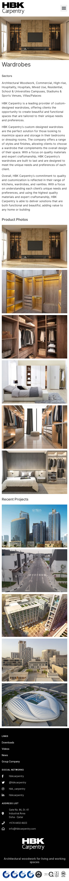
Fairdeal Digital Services (18, 868)
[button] (63, 8)
